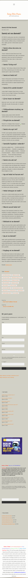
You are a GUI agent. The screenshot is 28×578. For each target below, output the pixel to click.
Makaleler (7, 271)
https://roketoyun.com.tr (5, 377)
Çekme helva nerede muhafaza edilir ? (8, 411)
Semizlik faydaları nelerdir (7, 293)
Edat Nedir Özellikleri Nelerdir (10, 301)
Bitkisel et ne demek (16, 275)
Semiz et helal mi (5, 285)
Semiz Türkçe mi (20, 290)
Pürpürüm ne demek (14, 282)
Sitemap (12, 377)
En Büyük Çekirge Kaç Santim (7, 515)
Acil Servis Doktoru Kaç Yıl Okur (7, 519)
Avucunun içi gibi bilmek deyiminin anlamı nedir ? (10, 404)
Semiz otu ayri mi (13, 290)
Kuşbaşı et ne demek (15, 280)
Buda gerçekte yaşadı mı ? (6, 401)
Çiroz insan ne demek (6, 277)
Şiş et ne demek (15, 293)
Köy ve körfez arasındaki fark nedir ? (8, 424)
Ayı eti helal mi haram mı (7, 275)
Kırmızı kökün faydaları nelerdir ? (7, 420)
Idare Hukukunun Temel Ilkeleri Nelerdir (8, 523)
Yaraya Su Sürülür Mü (8, 306)
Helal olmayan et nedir (6, 280)
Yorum (3, 322)
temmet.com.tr (9, 264)
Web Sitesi (3, 349)
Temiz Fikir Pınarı (14, 14)
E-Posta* (3, 343)
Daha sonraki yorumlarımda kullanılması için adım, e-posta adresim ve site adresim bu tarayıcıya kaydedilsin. (14, 358)
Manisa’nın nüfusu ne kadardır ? (7, 398)
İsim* (3, 337)
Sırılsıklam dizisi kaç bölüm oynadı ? (8, 414)
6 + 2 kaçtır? (4, 361)
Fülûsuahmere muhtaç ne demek (17, 277)
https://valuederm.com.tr (13, 375)
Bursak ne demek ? (5, 407)
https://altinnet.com (4, 375)
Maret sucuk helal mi (6, 282)
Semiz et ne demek (13, 285)
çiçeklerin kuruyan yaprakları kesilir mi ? (8, 394)
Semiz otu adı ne (5, 290)
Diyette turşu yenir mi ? (5, 417)
